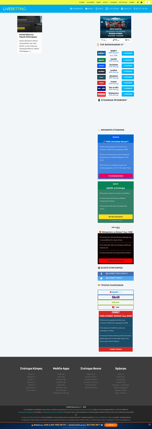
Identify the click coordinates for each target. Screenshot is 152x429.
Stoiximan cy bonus (90, 379)
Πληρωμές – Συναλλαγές (120, 385)
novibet (113, 70)
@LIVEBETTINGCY (114, 278)
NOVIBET (82, 2)
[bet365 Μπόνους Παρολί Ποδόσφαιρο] (29, 24)
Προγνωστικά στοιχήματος (26, 412)
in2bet (99, 2)
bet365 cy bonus (90, 377)
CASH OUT (127, 9)
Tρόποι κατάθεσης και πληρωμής (104, 417)
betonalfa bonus (90, 385)
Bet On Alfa (123, 2)
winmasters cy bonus (91, 382)
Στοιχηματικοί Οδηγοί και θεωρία (30, 417)
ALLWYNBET (90, 2)
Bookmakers (77, 9)
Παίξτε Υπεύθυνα (121, 393)
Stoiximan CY (31, 382)
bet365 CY (31, 379)
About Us (121, 374)
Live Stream (113, 9)
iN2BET (114, 51)
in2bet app (61, 374)
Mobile (100, 9)
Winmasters (114, 93)
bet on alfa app (61, 390)
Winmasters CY (31, 388)
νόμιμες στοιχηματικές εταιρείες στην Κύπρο (81, 409)
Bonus (90, 9)
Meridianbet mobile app (61, 393)
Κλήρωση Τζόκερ (120, 390)
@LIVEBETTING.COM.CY (117, 273)
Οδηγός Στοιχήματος (121, 388)
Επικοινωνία (121, 377)
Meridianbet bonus (91, 388)
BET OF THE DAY (142, 9)
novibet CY (31, 385)
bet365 (114, 59)
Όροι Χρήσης (120, 379)
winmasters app (61, 388)
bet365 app (61, 377)
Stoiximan (113, 2)
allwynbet (113, 76)
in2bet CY (31, 374)
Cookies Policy (121, 382)
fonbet (114, 82)
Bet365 (105, 2)
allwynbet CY (31, 377)
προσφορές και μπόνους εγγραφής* (53, 412)
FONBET (131, 2)
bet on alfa (113, 87)
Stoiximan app (61, 379)
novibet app (61, 385)
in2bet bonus (91, 374)
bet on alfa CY (31, 390)
